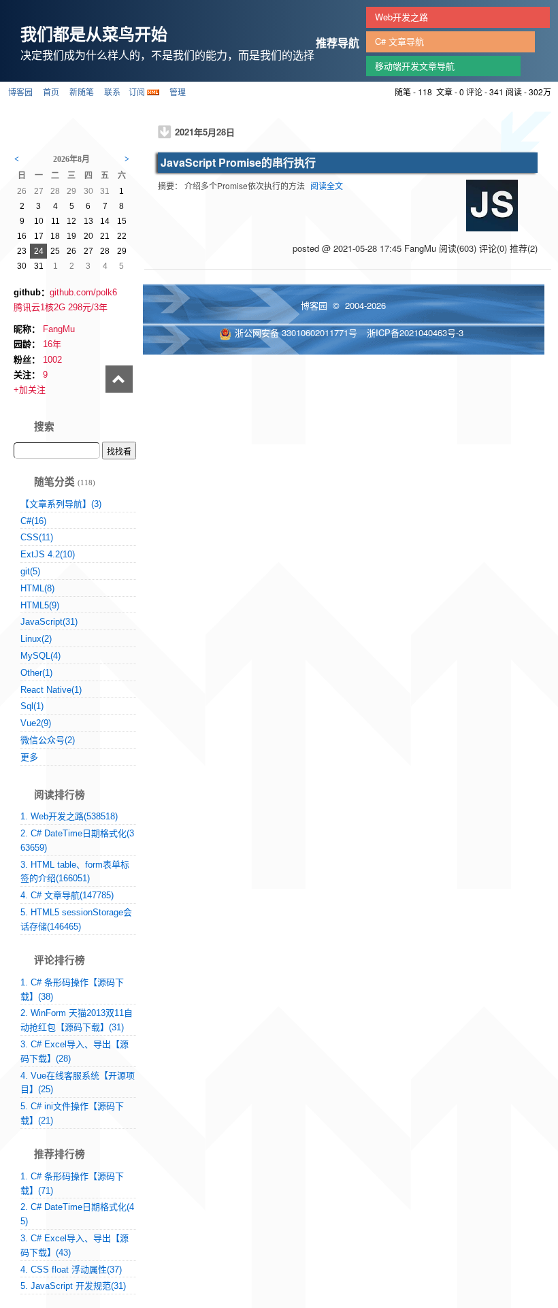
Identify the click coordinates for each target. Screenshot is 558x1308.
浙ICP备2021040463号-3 (415, 332)
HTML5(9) (39, 605)
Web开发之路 (401, 16)
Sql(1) (32, 706)
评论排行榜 (59, 960)
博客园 (20, 91)
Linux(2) (36, 639)
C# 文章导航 (399, 41)
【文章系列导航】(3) (60, 504)
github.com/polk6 (83, 292)
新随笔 (81, 91)
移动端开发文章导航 (415, 65)
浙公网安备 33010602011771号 (296, 332)
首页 (51, 91)
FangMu (59, 329)
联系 (112, 91)
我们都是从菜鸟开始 (93, 33)
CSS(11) (36, 537)
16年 (52, 344)
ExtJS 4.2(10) (47, 554)
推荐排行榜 (59, 1154)
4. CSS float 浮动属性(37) (71, 1269)
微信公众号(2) (47, 740)
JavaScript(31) (49, 622)
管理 (177, 91)
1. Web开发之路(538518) (69, 816)
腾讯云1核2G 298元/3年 (61, 307)
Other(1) (36, 673)
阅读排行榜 (59, 794)
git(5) (30, 571)
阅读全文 (326, 185)
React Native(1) (51, 690)
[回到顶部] (119, 381)
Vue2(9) (35, 723)
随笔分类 (54, 481)
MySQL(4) (40, 656)
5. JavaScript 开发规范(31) (73, 1286)
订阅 (137, 91)
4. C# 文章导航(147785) (67, 895)
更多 (29, 757)
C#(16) (33, 521)
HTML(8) (37, 588)
